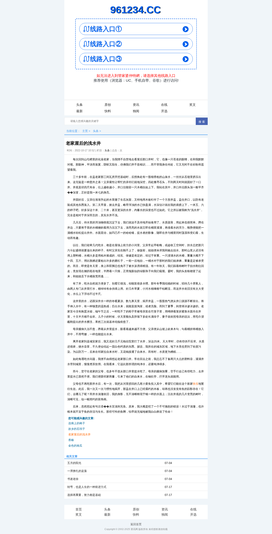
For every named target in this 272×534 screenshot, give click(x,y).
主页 (85, 131)
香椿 (71, 440)
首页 (78, 509)
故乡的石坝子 (76, 428)
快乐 (195, 383)
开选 (164, 111)
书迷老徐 (72, 479)
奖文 (192, 104)
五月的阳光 (74, 463)
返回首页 (136, 524)
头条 (79, 104)
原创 (108, 104)
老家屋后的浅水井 (79, 434)
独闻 (136, 111)
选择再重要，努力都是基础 (84, 494)
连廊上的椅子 (76, 423)
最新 (79, 111)
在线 (164, 104)
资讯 (136, 104)
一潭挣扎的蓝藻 (77, 471)
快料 (108, 111)
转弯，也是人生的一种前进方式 (86, 486)
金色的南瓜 (75, 445)
